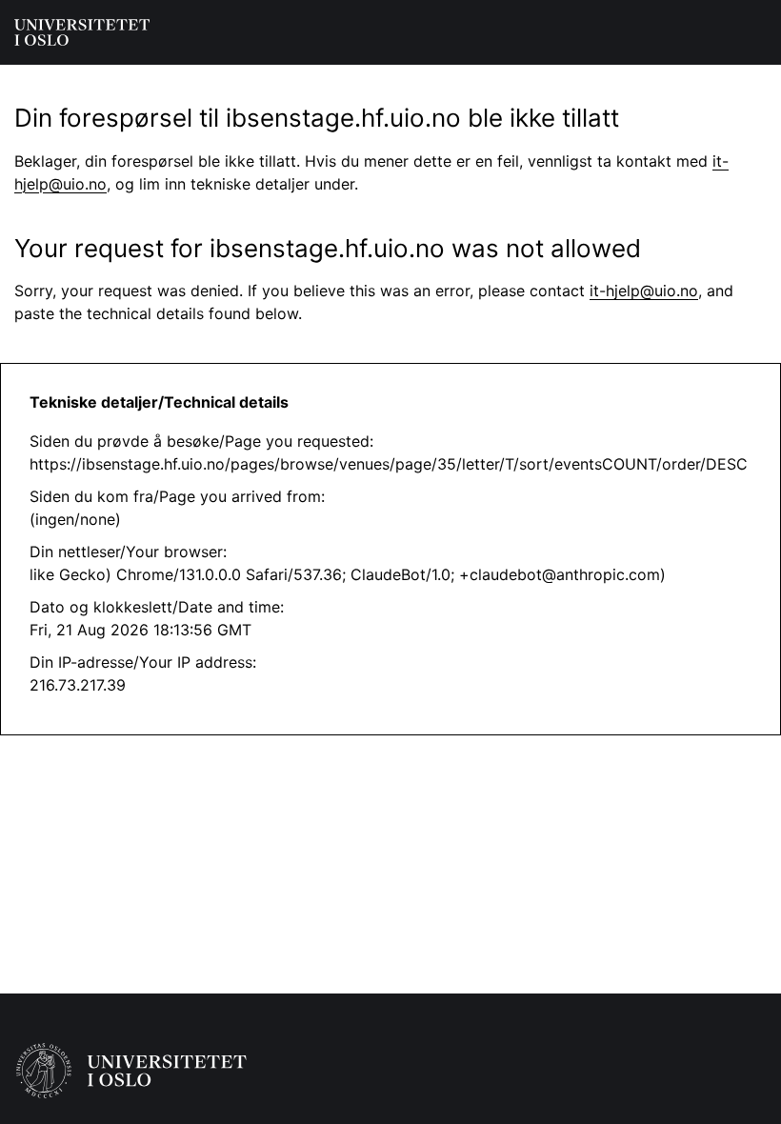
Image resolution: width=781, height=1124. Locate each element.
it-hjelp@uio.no (644, 290)
